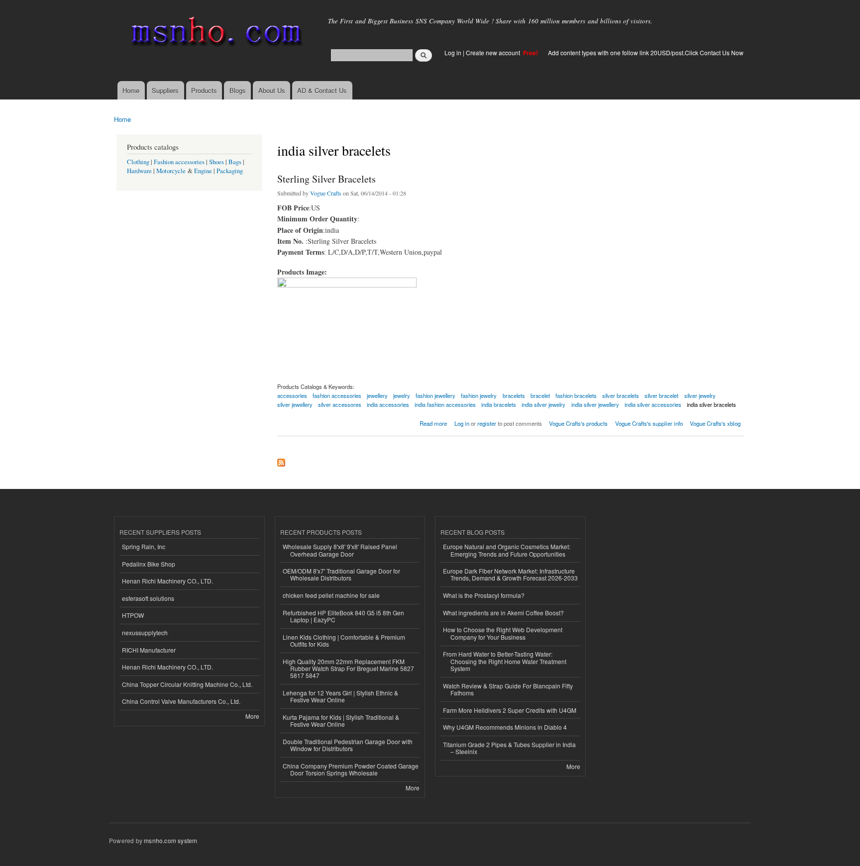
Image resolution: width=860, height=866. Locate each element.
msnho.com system (170, 840)
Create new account (494, 52)
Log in (452, 52)
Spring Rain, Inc (143, 546)
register (486, 423)
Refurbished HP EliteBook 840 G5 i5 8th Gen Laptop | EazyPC (343, 616)
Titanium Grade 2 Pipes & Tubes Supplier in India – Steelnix (509, 748)
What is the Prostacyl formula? (484, 595)
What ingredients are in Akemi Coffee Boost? (503, 612)
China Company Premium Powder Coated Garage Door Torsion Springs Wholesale (351, 769)
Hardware (139, 171)
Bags (234, 162)
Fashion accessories (179, 162)
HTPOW (133, 615)
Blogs (237, 90)
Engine (203, 171)
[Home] (215, 33)
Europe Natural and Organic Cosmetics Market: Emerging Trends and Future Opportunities (506, 550)
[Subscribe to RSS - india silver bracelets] (281, 460)
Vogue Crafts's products (578, 423)
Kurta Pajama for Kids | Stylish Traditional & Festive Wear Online (341, 720)
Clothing (138, 162)
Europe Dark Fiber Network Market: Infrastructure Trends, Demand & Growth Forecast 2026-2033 (510, 574)
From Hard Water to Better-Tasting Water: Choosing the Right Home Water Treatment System (504, 661)
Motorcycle (171, 171)
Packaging (229, 171)
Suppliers (165, 90)
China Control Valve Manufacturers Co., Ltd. (181, 701)
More (252, 716)
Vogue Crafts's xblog (715, 423)
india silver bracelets (711, 404)
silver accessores (339, 404)
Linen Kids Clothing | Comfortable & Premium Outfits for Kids (344, 640)
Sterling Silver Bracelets (326, 179)
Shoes (216, 162)
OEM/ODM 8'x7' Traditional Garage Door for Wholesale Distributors (341, 574)
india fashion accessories (445, 404)
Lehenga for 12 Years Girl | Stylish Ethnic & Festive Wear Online (340, 696)
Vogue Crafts (325, 193)
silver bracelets (620, 395)
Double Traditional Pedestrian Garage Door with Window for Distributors (348, 745)
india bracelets (498, 404)
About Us (271, 90)
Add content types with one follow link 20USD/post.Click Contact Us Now (646, 52)
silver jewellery (295, 404)
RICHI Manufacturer (149, 650)
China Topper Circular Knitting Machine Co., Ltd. (187, 684)
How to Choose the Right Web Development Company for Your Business (502, 633)
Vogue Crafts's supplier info (649, 423)
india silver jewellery (595, 404)
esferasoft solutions (148, 598)
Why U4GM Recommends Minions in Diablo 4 (505, 727)
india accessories (388, 404)
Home (130, 90)
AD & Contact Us (322, 90)
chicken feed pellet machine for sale (331, 595)
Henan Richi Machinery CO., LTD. (167, 581)
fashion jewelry (479, 395)
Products (204, 90)
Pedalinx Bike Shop (148, 564)
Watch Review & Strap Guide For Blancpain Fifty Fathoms (508, 689)
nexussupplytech (145, 632)
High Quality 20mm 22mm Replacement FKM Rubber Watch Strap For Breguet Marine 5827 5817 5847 (348, 668)
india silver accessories (653, 404)
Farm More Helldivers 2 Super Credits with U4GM (509, 710)
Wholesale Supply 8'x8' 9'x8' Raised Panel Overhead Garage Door (340, 550)
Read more (433, 422)
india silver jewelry (543, 404)
